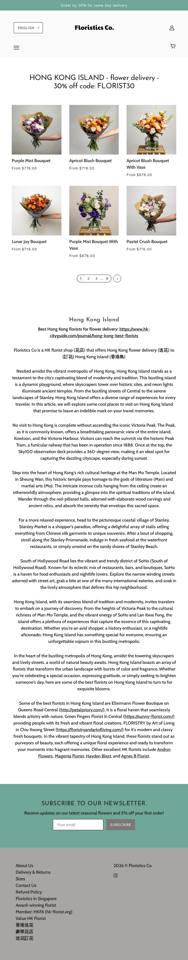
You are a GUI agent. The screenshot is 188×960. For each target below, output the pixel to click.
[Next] (117, 279)
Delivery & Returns (33, 872)
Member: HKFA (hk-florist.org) (44, 912)
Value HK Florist (31, 918)
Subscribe (120, 825)
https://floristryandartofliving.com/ (89, 729)
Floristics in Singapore (36, 898)
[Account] (171, 27)
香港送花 (24, 925)
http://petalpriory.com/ (81, 710)
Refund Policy (29, 892)
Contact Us (26, 885)
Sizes (20, 879)
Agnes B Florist (135, 756)
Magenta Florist (69, 756)
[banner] (94, 27)
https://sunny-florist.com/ (149, 716)
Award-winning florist (36, 905)
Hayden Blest (98, 756)
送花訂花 (24, 938)
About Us (24, 865)
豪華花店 (24, 931)
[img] (115, 875)
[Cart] (173, 46)
